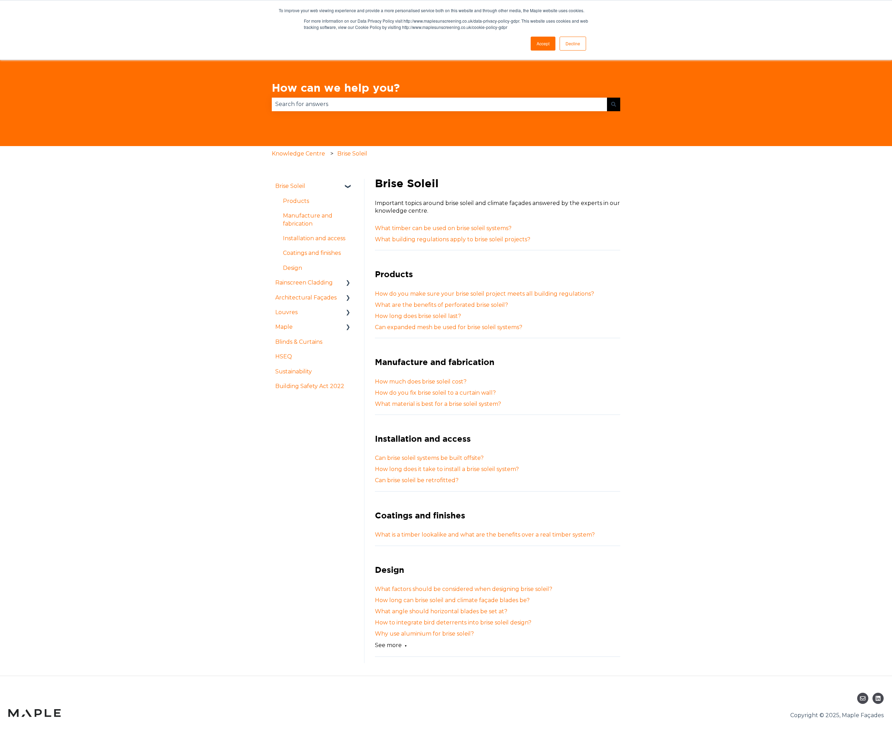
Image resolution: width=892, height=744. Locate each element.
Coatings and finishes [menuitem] (312, 253)
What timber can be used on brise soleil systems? (443, 228)
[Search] (613, 104)
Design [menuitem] (292, 268)
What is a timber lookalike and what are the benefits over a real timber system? (485, 534)
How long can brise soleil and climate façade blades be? (452, 600)
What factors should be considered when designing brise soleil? (463, 589)
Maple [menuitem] (284, 327)
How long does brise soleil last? (418, 316)
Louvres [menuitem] (286, 312)
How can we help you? (336, 87)
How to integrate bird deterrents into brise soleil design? (453, 622)
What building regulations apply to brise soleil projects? (452, 239)
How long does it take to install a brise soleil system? (447, 469)
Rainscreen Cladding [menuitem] (304, 282)
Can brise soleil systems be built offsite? (429, 458)
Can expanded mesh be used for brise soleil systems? (448, 327)
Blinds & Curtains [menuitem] (298, 342)
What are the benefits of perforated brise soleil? (441, 305)
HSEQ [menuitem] (283, 356)
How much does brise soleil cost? (421, 381)
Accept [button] (543, 43)
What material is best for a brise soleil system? (438, 404)
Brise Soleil (352, 153)
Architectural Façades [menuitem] (306, 297)
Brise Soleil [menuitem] (290, 186)
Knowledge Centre (298, 153)
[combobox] (439, 104)
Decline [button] (573, 43)
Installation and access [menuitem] (314, 238)
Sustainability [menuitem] (293, 371)
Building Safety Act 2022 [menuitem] (309, 386)
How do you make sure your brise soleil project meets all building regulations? (484, 293)
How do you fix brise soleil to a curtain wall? (435, 392)
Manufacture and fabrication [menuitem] (307, 219)
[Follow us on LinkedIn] (878, 698)
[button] (348, 187)
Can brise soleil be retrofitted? (417, 480)
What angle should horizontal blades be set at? (441, 611)
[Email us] (862, 698)
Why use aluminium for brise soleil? (424, 633)
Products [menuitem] (296, 201)
